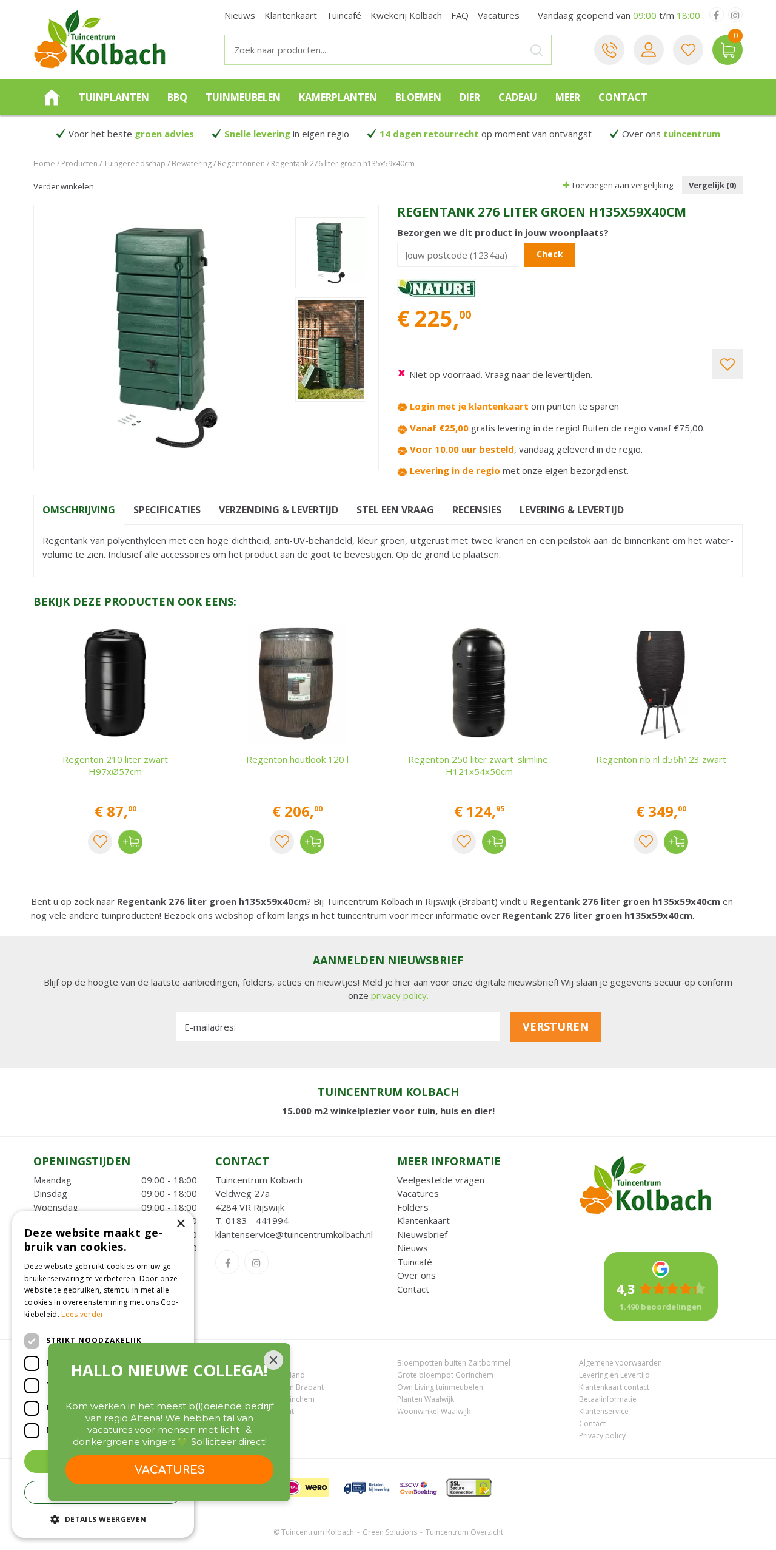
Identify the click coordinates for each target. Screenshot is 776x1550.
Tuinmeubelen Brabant (254, 1411)
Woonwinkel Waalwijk (433, 1411)
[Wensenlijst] (688, 50)
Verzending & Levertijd (278, 509)
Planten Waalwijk (425, 1399)
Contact (413, 1289)
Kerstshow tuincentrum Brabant (269, 1387)
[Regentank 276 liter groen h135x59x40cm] (166, 337)
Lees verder (82, 1314)
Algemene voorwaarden (620, 1362)
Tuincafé (414, 1262)
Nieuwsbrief (422, 1234)
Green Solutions (390, 1532)
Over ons (416, 1275)
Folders (413, 1207)
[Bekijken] (727, 50)
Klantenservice (604, 1411)
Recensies (476, 509)
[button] (103, 1519)
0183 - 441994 (257, 1220)
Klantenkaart (423, 1220)
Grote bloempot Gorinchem (445, 1374)
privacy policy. (400, 995)
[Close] (273, 1360)
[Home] (51, 97)
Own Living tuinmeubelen (440, 1387)
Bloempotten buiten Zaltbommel (453, 1362)
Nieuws (412, 1248)
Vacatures (418, 1193)
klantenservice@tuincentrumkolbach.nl (294, 1234)
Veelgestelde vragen (440, 1180)
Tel (609, 50)
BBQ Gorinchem (243, 1362)
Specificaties (167, 509)
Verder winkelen (63, 186)
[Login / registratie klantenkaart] (649, 50)
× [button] (180, 1223)
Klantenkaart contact (614, 1387)
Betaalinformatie (608, 1399)
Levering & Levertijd (572, 509)
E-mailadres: (210, 1027)
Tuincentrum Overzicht (464, 1532)
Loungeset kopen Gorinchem (265, 1399)
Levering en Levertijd (614, 1374)
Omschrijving (78, 509)
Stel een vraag (395, 509)
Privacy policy (602, 1435)
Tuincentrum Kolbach (259, 1180)
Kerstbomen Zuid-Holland (260, 1374)
